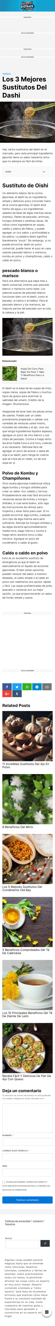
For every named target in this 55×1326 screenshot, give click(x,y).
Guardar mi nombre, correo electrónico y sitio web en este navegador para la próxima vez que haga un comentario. (26, 1186)
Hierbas (6, 73)
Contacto (38, 1221)
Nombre (7, 1135)
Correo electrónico (15, 1150)
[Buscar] (45, 1243)
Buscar (8, 1238)
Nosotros (10, 1224)
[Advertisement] (27, 642)
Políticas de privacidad (18, 1221)
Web (4, 1166)
